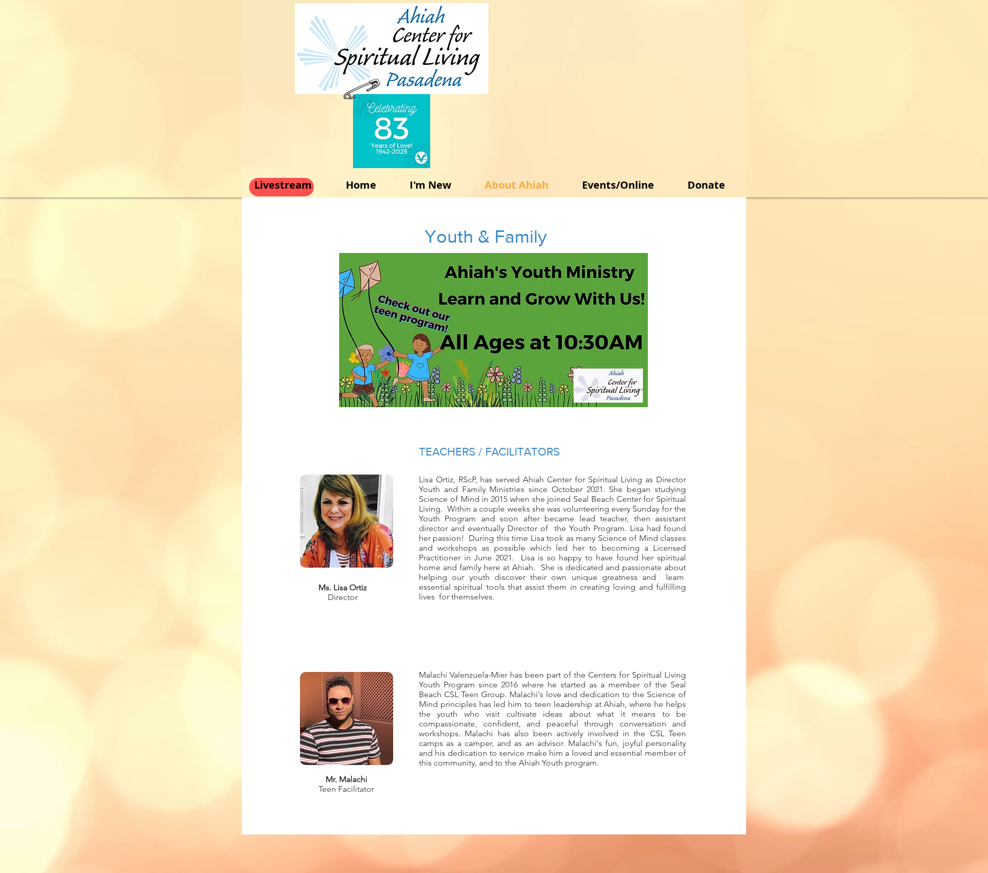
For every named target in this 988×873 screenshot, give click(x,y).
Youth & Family (486, 236)
